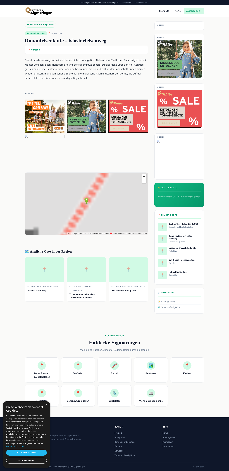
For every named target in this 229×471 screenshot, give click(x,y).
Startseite (164, 11)
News (178, 11)
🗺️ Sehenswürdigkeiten (169, 307)
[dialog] (26, 434)
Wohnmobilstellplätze (124, 455)
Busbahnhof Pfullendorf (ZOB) (183, 224)
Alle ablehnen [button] (26, 460)
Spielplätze (119, 437)
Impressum (126, 2)
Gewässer (119, 450)
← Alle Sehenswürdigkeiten (40, 24)
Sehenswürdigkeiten (124, 442)
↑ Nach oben (198, 467)
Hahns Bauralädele (178, 272)
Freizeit (118, 433)
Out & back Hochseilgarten (182, 260)
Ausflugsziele (194, 11)
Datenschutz (141, 2)
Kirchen (118, 446)
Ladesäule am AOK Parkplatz (182, 248)
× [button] (46, 405)
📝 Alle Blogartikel (166, 301)
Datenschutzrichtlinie (16, 446)
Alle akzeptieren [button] (26, 452)
